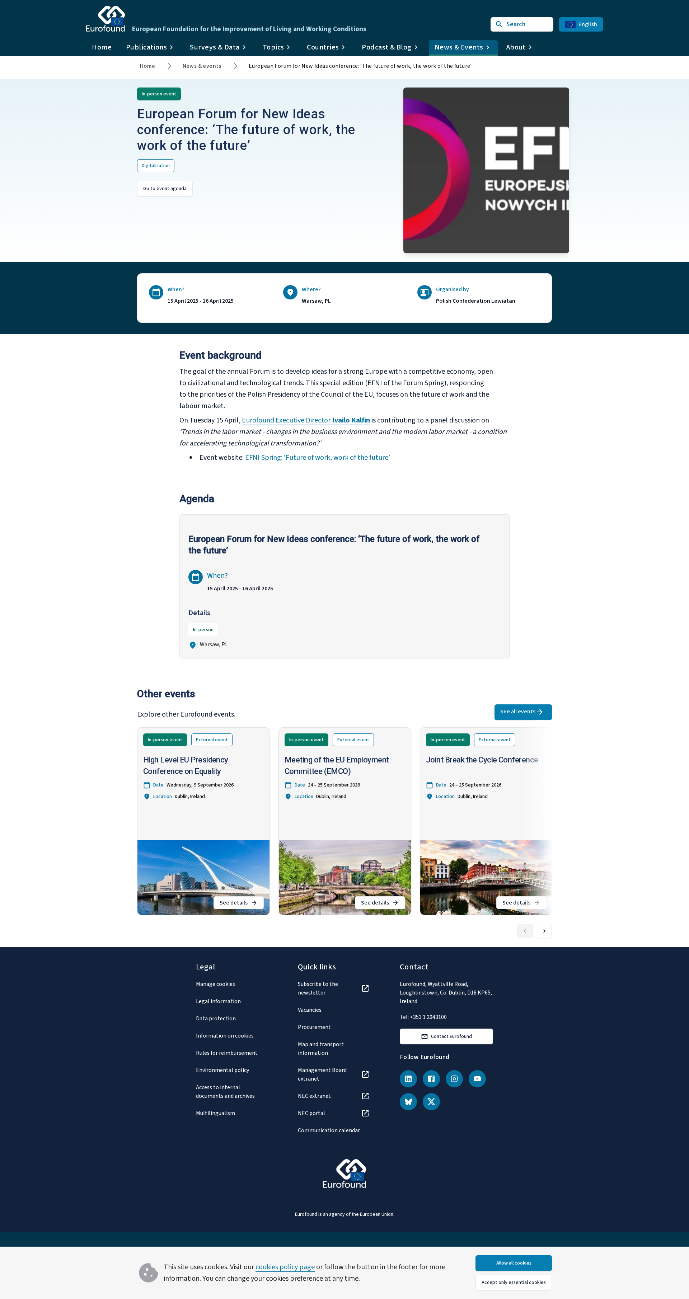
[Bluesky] (408, 1101)
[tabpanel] (344, 590)
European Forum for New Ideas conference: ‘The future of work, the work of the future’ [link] (360, 66)
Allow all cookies (513, 1263)
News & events (202, 66)
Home (102, 47)
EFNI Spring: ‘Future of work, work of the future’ (317, 458)
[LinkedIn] (408, 1078)
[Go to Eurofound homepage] (105, 19)
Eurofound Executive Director (287, 420)
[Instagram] (454, 1078)
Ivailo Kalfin (351, 420)
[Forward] (544, 931)
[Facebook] (431, 1078)
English (587, 24)
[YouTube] (477, 1078)
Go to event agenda (165, 188)
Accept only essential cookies (514, 1282)
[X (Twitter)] (431, 1101)
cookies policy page (285, 1267)
